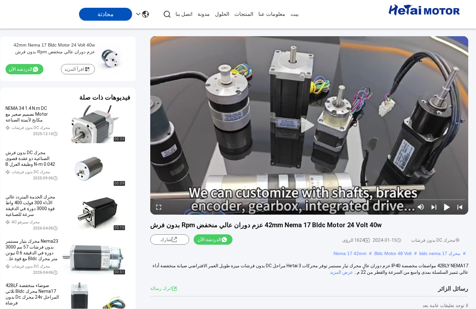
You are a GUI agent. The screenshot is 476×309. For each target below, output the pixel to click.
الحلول (222, 14)
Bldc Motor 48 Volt (393, 253)
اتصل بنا (184, 14)
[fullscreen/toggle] (158, 207)
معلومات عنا (271, 14)
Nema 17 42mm (350, 253)
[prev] (459, 207)
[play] (309, 125)
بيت (294, 14)
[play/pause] (446, 207)
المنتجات (243, 14)
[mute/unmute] (420, 207)
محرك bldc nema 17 (439, 253)
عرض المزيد (341, 272)
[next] (433, 207)
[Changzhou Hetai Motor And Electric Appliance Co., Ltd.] (424, 14)
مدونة (204, 14)
